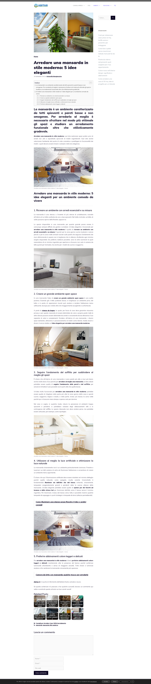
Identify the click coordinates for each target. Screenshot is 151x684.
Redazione (106, 5)
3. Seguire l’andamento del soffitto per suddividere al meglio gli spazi (57, 100)
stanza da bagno (48, 310)
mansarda (39, 625)
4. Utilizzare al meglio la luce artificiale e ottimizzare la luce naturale (57, 102)
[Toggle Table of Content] (90, 82)
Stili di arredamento (59, 623)
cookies (76, 681)
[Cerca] (113, 18)
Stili (89, 5)
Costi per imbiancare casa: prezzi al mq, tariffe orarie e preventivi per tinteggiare (105, 40)
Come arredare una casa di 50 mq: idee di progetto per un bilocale (106, 81)
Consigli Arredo (78, 5)
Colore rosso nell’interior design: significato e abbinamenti (106, 73)
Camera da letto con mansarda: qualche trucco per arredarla (62, 575)
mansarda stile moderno (50, 625)
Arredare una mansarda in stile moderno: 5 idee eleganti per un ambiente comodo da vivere (62, 93)
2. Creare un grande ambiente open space (50, 98)
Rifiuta (114, 681)
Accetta (106, 681)
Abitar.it (37, 582)
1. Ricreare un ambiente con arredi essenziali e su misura (54, 96)
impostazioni (93, 681)
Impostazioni (125, 681)
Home (36, 56)
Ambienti (95, 5)
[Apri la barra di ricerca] (115, 5)
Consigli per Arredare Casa (44, 623)
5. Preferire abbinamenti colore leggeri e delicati (52, 104)
